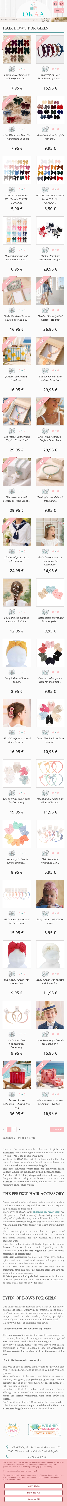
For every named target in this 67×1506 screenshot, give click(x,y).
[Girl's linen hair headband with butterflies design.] (50, 834)
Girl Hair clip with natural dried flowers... (17, 740)
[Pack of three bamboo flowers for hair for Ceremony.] (17, 593)
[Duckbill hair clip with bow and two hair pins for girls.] (17, 230)
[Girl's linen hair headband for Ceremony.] (17, 1015)
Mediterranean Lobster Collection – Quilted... (50, 1102)
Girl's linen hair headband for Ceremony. (16, 1044)
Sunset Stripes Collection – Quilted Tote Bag (17, 1104)
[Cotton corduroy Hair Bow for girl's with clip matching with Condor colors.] (50, 653)
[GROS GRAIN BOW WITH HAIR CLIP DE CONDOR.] (17, 170)
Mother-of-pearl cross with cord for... (16, 559)
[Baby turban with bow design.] (17, 653)
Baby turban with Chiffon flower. (50, 921)
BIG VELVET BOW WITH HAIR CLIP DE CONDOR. (50, 199)
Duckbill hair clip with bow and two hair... (16, 257)
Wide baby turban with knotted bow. (16, 981)
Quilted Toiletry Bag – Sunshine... (17, 378)
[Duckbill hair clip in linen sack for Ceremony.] (50, 713)
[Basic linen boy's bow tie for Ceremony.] (50, 1015)
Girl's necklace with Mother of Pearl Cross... (16, 499)
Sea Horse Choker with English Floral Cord (17, 438)
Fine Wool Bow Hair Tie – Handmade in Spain (16, 137)
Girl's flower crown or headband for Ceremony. (50, 561)
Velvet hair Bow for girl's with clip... (50, 137)
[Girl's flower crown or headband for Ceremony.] (50, 532)
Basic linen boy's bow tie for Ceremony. (50, 1042)
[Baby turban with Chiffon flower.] (50, 894)
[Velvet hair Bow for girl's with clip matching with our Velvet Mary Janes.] (50, 110)
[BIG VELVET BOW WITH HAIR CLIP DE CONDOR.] (50, 170)
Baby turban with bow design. (17, 680)
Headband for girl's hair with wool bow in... (50, 800)
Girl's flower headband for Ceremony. (16, 921)
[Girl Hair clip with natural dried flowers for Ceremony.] (17, 713)
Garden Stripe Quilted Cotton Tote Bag (50, 318)
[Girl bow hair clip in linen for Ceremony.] (17, 773)
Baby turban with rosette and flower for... (50, 981)
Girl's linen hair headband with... (50, 861)
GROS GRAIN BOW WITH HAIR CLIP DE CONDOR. (16, 199)
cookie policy (33, 1471)
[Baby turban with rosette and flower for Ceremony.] (50, 954)
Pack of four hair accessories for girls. (50, 257)
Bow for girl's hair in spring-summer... (17, 861)
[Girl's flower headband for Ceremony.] (17, 894)
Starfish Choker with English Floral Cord (50, 378)
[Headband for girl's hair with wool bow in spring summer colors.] (50, 773)
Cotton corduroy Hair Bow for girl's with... (50, 680)
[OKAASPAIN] (33, 8)
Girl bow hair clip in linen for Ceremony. (17, 800)
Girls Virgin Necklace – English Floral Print (50, 438)
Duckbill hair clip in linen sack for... (50, 740)
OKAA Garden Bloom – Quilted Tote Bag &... (17, 318)
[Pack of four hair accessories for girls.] (50, 230)
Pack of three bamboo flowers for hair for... (16, 619)
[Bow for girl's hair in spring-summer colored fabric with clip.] (17, 834)
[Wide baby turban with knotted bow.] (17, 954)
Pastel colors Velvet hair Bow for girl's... (50, 619)
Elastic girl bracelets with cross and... (50, 499)
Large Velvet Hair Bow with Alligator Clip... (16, 76)
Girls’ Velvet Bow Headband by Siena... (50, 76)
